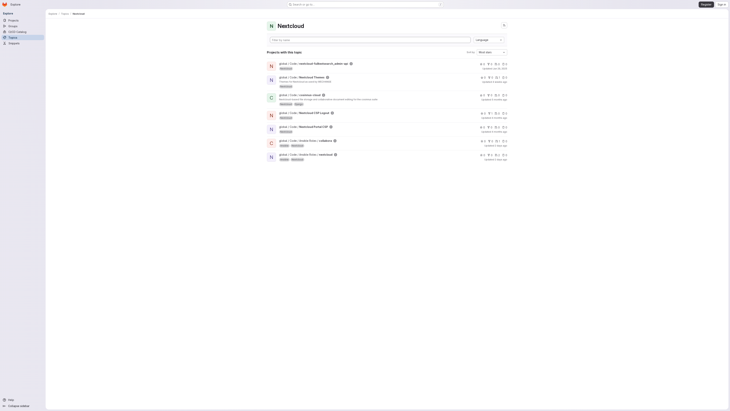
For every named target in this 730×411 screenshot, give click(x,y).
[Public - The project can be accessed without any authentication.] (351, 63)
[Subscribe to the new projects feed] (504, 25)
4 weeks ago (500, 81)
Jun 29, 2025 (500, 68)
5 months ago (499, 99)
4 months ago (499, 117)
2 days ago (501, 145)
